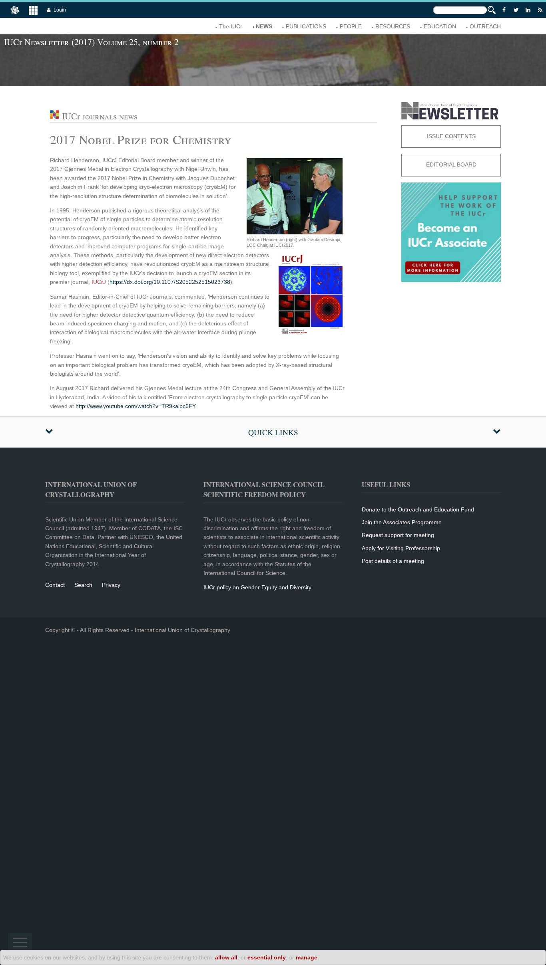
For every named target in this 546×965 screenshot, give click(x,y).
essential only (266, 957)
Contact (55, 585)
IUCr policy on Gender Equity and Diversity (257, 587)
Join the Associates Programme (402, 522)
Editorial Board (451, 164)
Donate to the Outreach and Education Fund (418, 509)
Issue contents (451, 136)
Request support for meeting (398, 535)
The (230, 26)
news (264, 26)
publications (306, 26)
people (351, 26)
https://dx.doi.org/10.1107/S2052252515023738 (170, 282)
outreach (485, 26)
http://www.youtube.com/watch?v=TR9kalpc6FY (135, 406)
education (440, 26)
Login (60, 10)
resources (392, 26)
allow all (226, 957)
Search (83, 585)
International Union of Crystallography (182, 630)
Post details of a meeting (393, 561)
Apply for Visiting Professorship (401, 548)
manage (306, 957)
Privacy (111, 585)
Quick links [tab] (273, 432)
